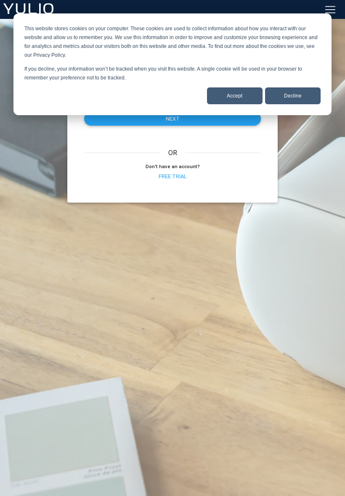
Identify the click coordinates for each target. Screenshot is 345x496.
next (173, 118)
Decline (293, 96)
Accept (234, 96)
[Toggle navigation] (330, 10)
